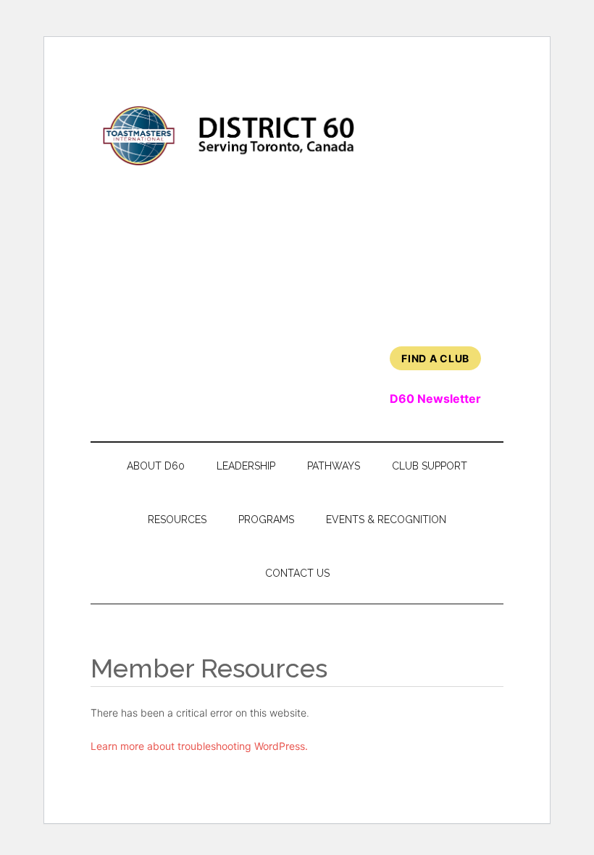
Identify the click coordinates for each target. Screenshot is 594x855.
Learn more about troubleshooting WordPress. (199, 746)
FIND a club (435, 358)
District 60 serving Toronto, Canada (229, 135)
